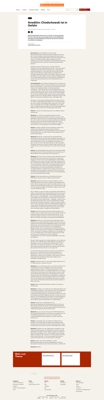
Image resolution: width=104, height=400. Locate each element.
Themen (17, 9)
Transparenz (78, 387)
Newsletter (47, 386)
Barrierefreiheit (79, 391)
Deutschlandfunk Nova (56, 2)
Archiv (48, 9)
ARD (43, 398)
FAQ (45, 382)
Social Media (63, 384)
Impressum (63, 396)
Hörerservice (63, 382)
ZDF (47, 398)
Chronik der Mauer (62, 398)
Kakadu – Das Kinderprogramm (19, 387)
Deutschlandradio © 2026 (52, 395)
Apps (46, 384)
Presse (77, 384)
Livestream (31, 382)
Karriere (77, 386)
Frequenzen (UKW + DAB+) (34, 384)
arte (55, 398)
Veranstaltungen (48, 389)
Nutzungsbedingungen (54, 396)
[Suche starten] (77, 10)
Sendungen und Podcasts (18, 384)
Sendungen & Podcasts (34, 9)
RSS (45, 387)
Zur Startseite (33, 373)
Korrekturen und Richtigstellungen (83, 389)
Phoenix (51, 398)
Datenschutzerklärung (43, 396)
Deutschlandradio (79, 382)
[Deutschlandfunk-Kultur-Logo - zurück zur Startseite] (52, 5)
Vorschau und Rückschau (18, 382)
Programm (24, 9)
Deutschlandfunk (47, 2)
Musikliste (43, 9)
